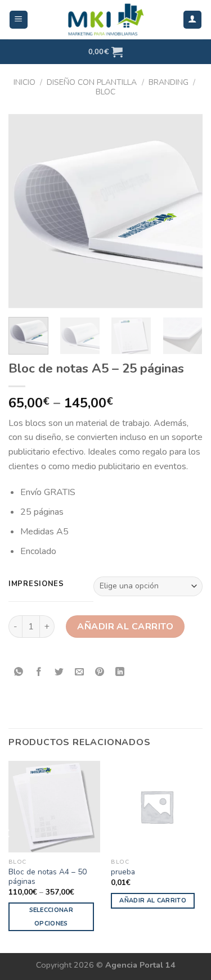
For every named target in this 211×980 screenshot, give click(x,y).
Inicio (24, 82)
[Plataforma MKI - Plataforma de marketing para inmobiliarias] (105, 19)
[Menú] (19, 20)
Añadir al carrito (125, 626)
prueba (123, 872)
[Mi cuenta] (192, 20)
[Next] (184, 211)
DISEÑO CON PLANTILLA (92, 82)
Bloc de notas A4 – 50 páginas (47, 877)
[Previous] (26, 211)
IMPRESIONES (36, 584)
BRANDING (168, 82)
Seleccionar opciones (51, 917)
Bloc (105, 92)
